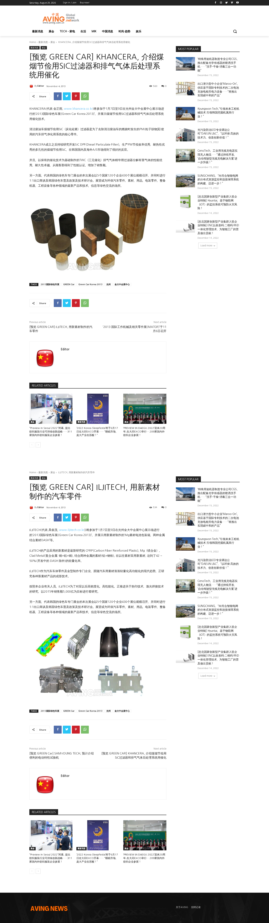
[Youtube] (237, 3)
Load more (206, 245)
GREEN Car (68, 284)
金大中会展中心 (122, 284)
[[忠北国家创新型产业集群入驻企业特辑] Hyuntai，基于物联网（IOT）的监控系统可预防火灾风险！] (185, 201)
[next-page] (38, 444)
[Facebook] (215, 3)
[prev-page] (31, 444)
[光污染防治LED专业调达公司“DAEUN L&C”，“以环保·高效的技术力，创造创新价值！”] (185, 134)
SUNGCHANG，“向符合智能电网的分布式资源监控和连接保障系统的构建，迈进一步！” (218, 179)
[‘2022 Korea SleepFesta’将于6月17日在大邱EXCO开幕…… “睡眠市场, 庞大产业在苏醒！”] (98, 409)
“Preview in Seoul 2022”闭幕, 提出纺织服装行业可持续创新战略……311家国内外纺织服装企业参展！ (50, 431)
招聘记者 (196, 907)
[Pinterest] (76, 96)
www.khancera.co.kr (78, 108)
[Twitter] (226, 3)
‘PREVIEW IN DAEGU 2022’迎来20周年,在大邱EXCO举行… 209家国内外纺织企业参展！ (144, 431)
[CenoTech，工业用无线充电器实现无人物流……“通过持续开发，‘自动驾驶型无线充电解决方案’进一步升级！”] (185, 155)
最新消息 (43, 42)
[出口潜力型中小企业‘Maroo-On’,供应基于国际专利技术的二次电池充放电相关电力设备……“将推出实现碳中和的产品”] (185, 88)
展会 (52, 42)
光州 (108, 284)
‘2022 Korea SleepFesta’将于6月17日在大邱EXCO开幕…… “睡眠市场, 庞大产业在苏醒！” (97, 431)
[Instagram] (221, 3)
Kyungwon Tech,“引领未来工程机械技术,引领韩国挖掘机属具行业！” (218, 112)
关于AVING (182, 907)
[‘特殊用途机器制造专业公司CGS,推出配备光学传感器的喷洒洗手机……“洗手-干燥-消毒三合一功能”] (185, 64)
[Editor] (31, 86)
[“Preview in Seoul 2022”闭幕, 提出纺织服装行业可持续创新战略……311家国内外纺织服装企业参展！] (50, 409)
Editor (40, 86)
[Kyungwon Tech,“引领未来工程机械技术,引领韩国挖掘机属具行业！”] (185, 113)
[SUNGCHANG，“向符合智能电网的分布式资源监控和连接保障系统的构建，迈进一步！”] (185, 180)
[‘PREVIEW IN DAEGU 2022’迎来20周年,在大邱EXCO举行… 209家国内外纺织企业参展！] (144, 409)
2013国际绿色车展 (50, 284)
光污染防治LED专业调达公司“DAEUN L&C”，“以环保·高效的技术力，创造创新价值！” (218, 133)
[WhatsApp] (85, 96)
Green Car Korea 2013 (90, 284)
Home (32, 42)
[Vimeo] (232, 3)
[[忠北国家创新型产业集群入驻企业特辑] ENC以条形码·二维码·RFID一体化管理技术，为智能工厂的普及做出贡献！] (185, 226)
